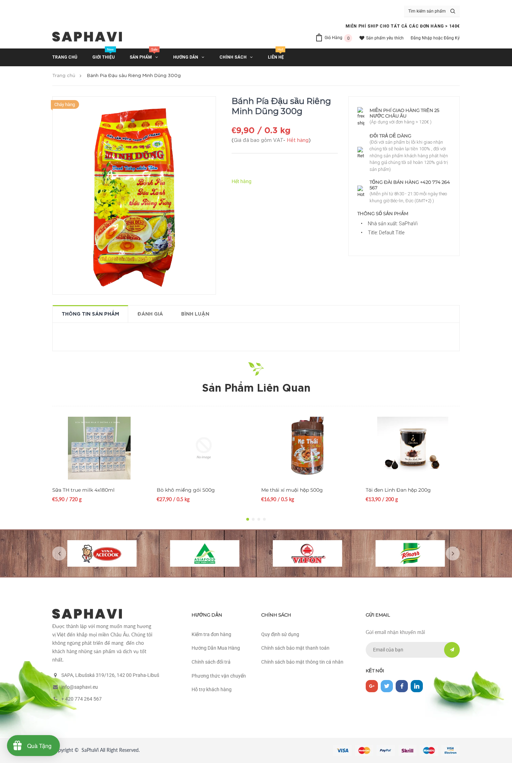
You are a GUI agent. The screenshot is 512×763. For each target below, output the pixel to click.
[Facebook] (402, 686)
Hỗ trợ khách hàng (212, 689)
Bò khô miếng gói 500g (186, 490)
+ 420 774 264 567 (81, 699)
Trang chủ (63, 76)
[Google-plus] (372, 686)
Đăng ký (452, 38)
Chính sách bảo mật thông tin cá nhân (302, 662)
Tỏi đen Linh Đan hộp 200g (398, 490)
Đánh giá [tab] (150, 314)
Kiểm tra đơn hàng (211, 634)
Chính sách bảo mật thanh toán (295, 648)
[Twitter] (387, 686)
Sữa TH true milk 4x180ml (83, 490)
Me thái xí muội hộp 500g (292, 490)
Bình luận (195, 314)
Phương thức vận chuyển (219, 676)
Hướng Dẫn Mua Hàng (216, 648)
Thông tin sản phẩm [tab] (90, 314)
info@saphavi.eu (79, 687)
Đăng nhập (421, 38)
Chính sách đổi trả (211, 662)
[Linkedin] (417, 686)
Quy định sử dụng (280, 634)
